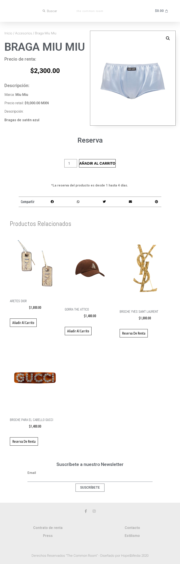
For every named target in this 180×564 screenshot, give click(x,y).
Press (48, 536)
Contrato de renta (48, 528)
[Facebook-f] (86, 511)
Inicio (8, 33)
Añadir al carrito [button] (23, 323)
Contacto (132, 528)
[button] (168, 38)
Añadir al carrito (97, 163)
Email (31, 473)
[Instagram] (94, 511)
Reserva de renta (133, 333)
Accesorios (23, 33)
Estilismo (132, 536)
